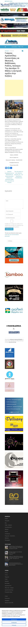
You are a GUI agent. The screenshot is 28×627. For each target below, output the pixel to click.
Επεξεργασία (14, 622)
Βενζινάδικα (7, 583)
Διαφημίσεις (7, 600)
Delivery (6, 572)
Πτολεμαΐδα (7, 520)
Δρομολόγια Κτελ (8, 585)
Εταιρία (6, 596)
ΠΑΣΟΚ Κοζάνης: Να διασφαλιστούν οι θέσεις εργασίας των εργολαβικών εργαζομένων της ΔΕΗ (16, 547)
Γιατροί (6, 579)
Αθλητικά (6, 529)
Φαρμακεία (7, 577)
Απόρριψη (14, 625)
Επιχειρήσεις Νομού (8, 592)
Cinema (6, 574)
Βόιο (6, 523)
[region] (14, 617)
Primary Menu (9, 1)
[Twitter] (19, 47)
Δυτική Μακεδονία (8, 527)
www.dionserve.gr (12, 342)
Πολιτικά (7, 50)
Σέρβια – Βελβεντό (8, 525)
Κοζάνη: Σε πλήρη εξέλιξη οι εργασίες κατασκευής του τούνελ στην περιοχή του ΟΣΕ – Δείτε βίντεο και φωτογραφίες (14, 558)
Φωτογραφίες (7, 540)
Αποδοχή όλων (14, 619)
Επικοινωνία (7, 598)
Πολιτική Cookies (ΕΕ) (9, 602)
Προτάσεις (7, 538)
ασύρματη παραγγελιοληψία (16, 339)
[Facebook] (18, 47)
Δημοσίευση (9, 229)
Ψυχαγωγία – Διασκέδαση (10, 536)
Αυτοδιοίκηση (7, 533)
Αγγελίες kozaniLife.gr (9, 590)
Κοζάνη (6, 518)
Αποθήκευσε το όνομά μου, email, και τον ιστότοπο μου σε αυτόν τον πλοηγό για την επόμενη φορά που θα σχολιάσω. (14, 225)
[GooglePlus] (21, 47)
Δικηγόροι (7, 581)
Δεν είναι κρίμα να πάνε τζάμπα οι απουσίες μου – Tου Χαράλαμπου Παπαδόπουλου (18, 174)
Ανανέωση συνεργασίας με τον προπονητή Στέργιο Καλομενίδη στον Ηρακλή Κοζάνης (16, 564)
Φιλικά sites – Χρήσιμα (9, 587)
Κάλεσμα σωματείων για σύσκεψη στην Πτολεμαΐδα (15, 552)
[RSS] (22, 47)
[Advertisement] (14, 88)
